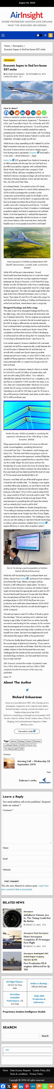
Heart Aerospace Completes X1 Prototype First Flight (37, 939)
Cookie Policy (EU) (41, 1070)
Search (10, 1027)
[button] (3, 35)
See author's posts (25, 731)
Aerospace (9, 60)
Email (5, 858)
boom (29, 741)
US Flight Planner (14, 981)
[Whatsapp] (44, 112)
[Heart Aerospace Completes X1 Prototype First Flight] (12, 939)
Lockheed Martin (11, 745)
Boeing (23, 578)
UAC (46, 953)
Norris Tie (8, 160)
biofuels (42, 523)
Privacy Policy (36, 1074)
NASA (22, 745)
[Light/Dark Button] (39, 35)
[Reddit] (17, 112)
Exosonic (33, 152)
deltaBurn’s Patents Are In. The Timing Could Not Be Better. (37, 918)
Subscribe (50, 35)
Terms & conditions (19, 1074)
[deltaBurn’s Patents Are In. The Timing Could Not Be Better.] (12, 918)
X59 (21, 749)
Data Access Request (20, 1070)
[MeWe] (33, 112)
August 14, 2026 (33, 925)
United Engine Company (34, 957)
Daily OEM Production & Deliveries (39, 999)
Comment (8, 810)
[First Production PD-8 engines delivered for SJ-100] (12, 961)
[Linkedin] (22, 112)
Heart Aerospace (41, 933)
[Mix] (38, 112)
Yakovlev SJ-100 (30, 960)
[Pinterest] (27, 112)
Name (5, 847)
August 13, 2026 (33, 946)
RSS (7, 1049)
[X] (11, 112)
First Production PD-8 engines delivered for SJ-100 (37, 966)
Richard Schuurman (15, 74)
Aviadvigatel (39, 953)
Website (7, 869)
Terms (5, 1070)
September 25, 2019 (37, 74)
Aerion (13, 741)
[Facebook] (6, 112)
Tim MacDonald (10, 749)
